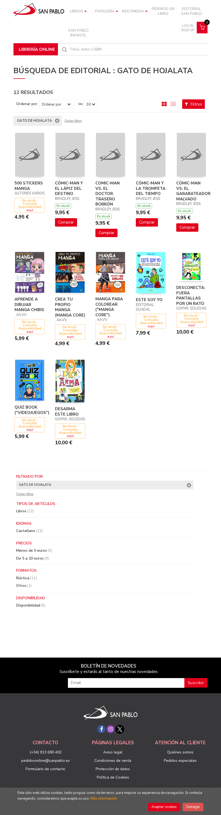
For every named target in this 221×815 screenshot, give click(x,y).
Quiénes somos (180, 752)
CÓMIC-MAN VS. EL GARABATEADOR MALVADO (193, 191)
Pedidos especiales (180, 760)
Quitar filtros (73, 121)
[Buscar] (64, 49)
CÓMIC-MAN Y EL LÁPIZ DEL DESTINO (69, 188)
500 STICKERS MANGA (29, 185)
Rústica (26, 578)
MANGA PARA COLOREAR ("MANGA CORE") (109, 307)
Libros (76, 11)
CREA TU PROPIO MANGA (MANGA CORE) (70, 307)
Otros (24, 585)
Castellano (29, 530)
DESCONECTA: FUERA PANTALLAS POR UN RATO (190, 295)
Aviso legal (112, 752)
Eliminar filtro (57, 121)
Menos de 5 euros (34, 550)
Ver (80, 104)
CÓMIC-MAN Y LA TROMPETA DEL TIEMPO (150, 188)
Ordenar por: (27, 104)
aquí (29, 210)
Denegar (193, 806)
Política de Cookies (113, 777)
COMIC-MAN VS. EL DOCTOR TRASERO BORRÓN (107, 193)
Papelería (105, 11)
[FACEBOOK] (101, 729)
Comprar (66, 222)
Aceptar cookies (164, 806)
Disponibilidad (30, 605)
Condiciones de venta (112, 760)
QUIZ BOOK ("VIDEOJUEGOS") (32, 410)
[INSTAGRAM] (110, 729)
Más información (104, 798)
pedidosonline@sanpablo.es (45, 760)
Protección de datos (113, 769)
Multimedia (133, 11)
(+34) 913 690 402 (45, 752)
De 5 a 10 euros (32, 558)
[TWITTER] (120, 729)
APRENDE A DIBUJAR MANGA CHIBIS (29, 304)
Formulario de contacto (45, 769)
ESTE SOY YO (149, 299)
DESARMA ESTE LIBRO (67, 411)
